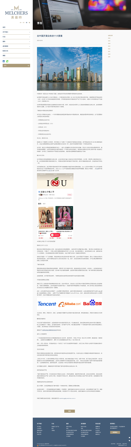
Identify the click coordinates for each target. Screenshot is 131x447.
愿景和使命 (39, 430)
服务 (4, 41)
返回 (69, 411)
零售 (67, 428)
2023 (109, 46)
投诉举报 (113, 444)
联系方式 (5, 51)
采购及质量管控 (70, 434)
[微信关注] (129, 440)
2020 (109, 54)
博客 (4, 56)
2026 (109, 38)
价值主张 (39, 434)
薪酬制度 (98, 426)
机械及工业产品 (55, 426)
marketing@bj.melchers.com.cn (67, 398)
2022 (109, 49)
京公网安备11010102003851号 (46, 445)
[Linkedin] (4, 61)
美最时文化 (98, 432)
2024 (109, 43)
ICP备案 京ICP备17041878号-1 (60, 445)
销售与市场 (69, 426)
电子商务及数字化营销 (71, 430)
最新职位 (98, 434)
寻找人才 (98, 428)
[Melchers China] (16, 12)
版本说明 (119, 444)
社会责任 (98, 430)
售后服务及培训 (70, 432)
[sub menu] (28, 32)
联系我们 (115, 432)
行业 (4, 37)
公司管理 (39, 428)
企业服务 (68, 436)
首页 (4, 27)
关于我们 (5, 32)
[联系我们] (129, 437)
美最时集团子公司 (122, 445)
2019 (109, 57)
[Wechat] (7, 61)
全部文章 (110, 35)
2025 (109, 41)
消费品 (53, 430)
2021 (109, 51)
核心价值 (39, 432)
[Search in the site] (28, 65)
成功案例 (5, 46)
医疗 (53, 428)
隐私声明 (125, 444)
